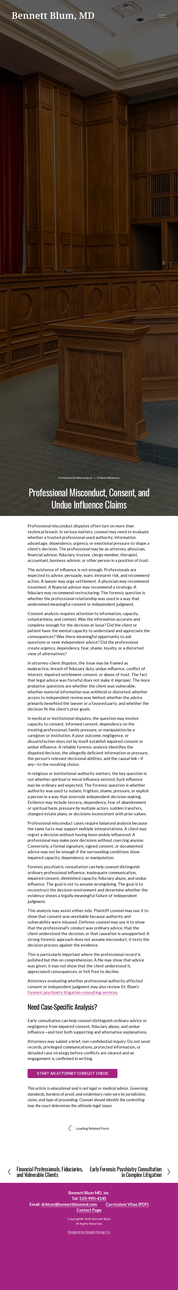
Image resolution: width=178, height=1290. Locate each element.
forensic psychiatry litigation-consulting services (72, 992)
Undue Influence (108, 477)
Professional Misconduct (75, 477)
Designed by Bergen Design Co (89, 1232)
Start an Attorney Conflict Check (72, 1073)
